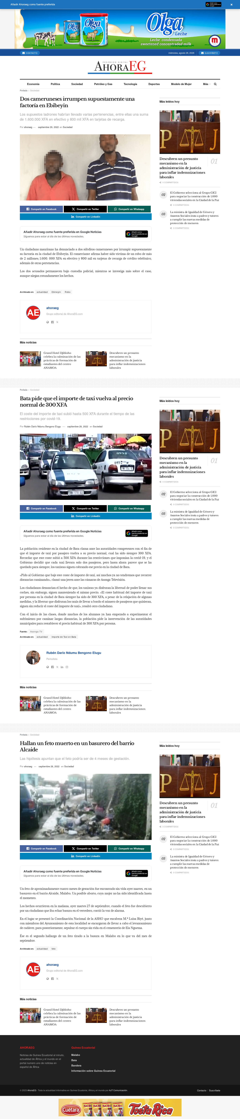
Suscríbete (211, 52)
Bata (74, 1060)
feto (54, 948)
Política (55, 84)
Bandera (76, 1065)
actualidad (42, 291)
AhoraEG (31, 1090)
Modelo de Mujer (181, 84)
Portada (23, 90)
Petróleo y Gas (103, 84)
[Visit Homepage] (120, 67)
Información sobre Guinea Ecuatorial (93, 1070)
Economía (33, 84)
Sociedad (77, 84)
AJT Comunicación (118, 1090)
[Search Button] (215, 84)
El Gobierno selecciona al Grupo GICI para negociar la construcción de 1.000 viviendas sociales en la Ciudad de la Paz (194, 196)
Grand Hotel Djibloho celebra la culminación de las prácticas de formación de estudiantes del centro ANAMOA (62, 360)
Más (205, 84)
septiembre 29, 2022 (48, 127)
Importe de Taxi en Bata (64, 636)
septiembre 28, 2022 (77, 426)
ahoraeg (28, 127)
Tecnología (130, 84)
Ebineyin (56, 291)
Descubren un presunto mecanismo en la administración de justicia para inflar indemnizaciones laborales (127, 360)
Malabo (75, 1055)
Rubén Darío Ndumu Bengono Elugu (42, 426)
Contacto (31, 52)
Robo (67, 291)
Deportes (154, 84)
